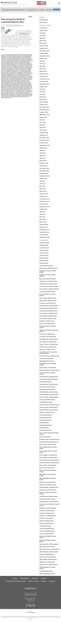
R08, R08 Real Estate (16, 77)
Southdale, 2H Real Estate (12, 87)
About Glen (33, 581)
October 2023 (43, 112)
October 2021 (43, 173)
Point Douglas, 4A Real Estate (7, 76)
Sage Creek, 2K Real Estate (47, 485)
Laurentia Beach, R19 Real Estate (14, 25)
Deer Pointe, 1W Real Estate (20, 60)
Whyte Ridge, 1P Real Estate (48, 559)
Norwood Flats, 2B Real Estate (19, 74)
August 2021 (43, 178)
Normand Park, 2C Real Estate (16, 72)
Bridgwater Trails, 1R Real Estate (24, 57)
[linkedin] (30, 605)
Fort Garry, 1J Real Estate (24, 65)
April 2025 (42, 68)
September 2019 (44, 237)
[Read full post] (7, 31)
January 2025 (43, 76)
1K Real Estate (43, 250)
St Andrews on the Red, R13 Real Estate (9, 88)
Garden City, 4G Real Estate (26, 67)
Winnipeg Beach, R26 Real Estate (12, 96)
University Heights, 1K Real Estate (22, 92)
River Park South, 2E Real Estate (19, 82)
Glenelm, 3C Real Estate (46, 349)
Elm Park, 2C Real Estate (46, 321)
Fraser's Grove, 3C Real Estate (13, 67)
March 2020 (42, 222)
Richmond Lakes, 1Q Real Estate (8, 79)
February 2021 (43, 194)
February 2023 (43, 132)
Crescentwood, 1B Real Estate (15, 58)
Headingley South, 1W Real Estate (14, 69)
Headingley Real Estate (46, 361)
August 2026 (43, 30)
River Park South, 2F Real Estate (49, 462)
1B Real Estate (18, 54)
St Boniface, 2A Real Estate (25, 88)
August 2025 (43, 58)
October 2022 (43, 143)
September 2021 (44, 176)
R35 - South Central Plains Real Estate (15, 78)
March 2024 (42, 99)
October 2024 (43, 81)
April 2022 (42, 158)
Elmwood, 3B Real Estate (12, 64)
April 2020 (42, 219)
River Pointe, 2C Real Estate (17, 83)
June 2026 (42, 35)
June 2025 (42, 63)
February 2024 (43, 102)
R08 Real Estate (8, 77)
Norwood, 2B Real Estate (47, 399)
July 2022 (42, 150)
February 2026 (43, 45)
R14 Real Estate (25, 77)
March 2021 (42, 191)
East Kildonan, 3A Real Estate (48, 308)
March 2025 (42, 71)
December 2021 (44, 168)
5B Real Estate (29, 55)
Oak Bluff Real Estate (11, 75)
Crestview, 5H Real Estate (12, 59)
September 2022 (44, 145)
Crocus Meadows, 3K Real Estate (25, 59)
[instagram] (34, 605)
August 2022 (43, 148)
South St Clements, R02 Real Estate (16, 86)
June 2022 (42, 153)
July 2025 (42, 61)
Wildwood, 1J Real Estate (16, 95)
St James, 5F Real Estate (16, 89)
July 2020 (42, 211)
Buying (35, 578)
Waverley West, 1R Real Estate (22, 93)
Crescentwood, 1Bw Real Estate (49, 289)
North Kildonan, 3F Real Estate (23, 73)
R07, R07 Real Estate (45, 420)
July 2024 (42, 89)
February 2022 (43, 163)
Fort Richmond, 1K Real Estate (18, 66)
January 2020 (43, 227)
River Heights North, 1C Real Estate (19, 80)
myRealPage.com (31, 612)
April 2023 (42, 127)
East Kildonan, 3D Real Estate (24, 62)
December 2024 (44, 79)
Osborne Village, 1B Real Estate (23, 75)
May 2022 (42, 155)
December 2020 (44, 199)
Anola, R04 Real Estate (13, 56)
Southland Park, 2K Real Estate (25, 87)
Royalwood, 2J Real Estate (26, 85)
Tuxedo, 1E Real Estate (10, 92)
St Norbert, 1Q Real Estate (47, 515)
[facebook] (27, 605)
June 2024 (42, 91)
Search (56, 9)
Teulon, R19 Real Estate (19, 91)
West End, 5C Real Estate (47, 546)
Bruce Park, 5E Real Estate (47, 278)
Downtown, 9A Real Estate (47, 303)
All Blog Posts (43, 20)
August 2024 (43, 86)
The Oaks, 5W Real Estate (47, 531)
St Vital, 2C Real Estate (10, 90)
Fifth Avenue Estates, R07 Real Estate (10, 65)
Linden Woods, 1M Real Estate (11, 71)
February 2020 (43, 224)
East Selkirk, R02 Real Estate (7, 63)
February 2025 (43, 74)
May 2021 (42, 186)
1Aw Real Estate (10, 54)
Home (15, 578)
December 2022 (44, 137)
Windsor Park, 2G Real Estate (48, 564)
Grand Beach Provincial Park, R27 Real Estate (48, 352)
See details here (25, 33)
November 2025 (44, 51)
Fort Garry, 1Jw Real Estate (47, 336)
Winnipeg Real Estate (24, 96)
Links (43, 581)
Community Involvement (15, 581)
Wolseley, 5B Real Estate (6, 97)
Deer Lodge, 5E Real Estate (8, 60)
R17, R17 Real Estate (45, 430)
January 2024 (43, 104)
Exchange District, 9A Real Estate (25, 64)
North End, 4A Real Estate (47, 387)
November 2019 (44, 232)
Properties (24, 578)
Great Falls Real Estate (21, 68)
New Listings (43, 22)
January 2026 (43, 48)
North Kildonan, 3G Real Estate (48, 394)
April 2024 (42, 97)
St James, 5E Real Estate (46, 510)
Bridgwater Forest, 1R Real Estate (8, 57)
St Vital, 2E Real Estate (46, 523)
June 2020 (42, 214)
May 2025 (42, 66)
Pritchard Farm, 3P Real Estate (21, 76)
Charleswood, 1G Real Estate (48, 284)
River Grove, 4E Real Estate (47, 444)
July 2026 (42, 33)
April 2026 (42, 40)
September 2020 (44, 206)
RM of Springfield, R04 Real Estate (12, 85)
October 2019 (43, 234)
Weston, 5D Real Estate (46, 554)
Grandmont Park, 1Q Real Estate (8, 68)
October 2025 (43, 53)
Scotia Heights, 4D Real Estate (48, 487)
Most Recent (43, 28)
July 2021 (42, 181)
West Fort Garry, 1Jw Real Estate (17, 94)
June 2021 (42, 183)
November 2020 (44, 201)
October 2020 (43, 204)
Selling (44, 578)
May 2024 (42, 94)
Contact (52, 581)
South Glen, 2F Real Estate (47, 490)
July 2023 (42, 120)
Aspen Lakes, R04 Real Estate (25, 56)
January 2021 (43, 196)
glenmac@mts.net (30, 595)
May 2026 (42, 38)
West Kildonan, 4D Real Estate (48, 552)
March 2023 (42, 130)
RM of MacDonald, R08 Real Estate (12, 84)
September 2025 (44, 56)
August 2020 (43, 209)
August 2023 (43, 117)
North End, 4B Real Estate (10, 73)
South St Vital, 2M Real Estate (48, 496)
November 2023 (44, 109)
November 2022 (44, 140)
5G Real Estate (4, 56)
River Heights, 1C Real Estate (21, 81)
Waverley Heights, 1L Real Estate (8, 93)
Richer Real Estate (28, 78)
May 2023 (42, 125)
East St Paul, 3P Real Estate (20, 63)
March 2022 (42, 160)
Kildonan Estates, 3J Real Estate (12, 70)
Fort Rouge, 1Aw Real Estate (48, 342)
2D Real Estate (15, 55)
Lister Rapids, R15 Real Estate (24, 71)
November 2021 (44, 171)
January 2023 (43, 135)
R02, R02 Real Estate (45, 415)
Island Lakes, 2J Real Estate (47, 367)
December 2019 (44, 229)
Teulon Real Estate (9, 91)
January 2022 (43, 165)
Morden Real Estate (5, 72)
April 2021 (42, 188)
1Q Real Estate (8, 55)
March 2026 (42, 43)
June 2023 (42, 122)
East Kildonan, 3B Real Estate (11, 62)
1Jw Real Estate (25, 54)
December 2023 (44, 107)
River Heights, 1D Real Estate (48, 457)
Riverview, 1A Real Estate (47, 468)
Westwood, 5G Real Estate (47, 557)
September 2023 (44, 114)
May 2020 (42, 217)
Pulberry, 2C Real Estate (46, 412)
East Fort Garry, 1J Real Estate (13, 61)
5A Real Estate (22, 55)
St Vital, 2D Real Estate (20, 90)
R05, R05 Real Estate (45, 417)
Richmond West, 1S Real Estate (22, 79)
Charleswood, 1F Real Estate (48, 281)
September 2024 (44, 84)
